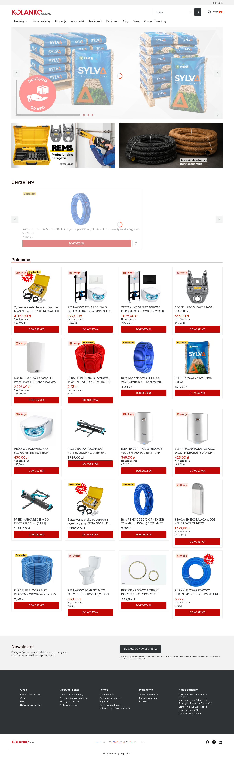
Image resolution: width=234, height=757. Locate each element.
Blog (22, 701)
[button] (197, 12)
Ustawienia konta (148, 698)
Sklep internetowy (115, 754)
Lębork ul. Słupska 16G (190, 713)
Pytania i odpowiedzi (110, 698)
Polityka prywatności (110, 705)
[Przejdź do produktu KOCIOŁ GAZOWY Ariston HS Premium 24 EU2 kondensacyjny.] (36, 358)
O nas (23, 698)
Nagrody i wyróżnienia (31, 705)
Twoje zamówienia (148, 694)
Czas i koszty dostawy (71, 694)
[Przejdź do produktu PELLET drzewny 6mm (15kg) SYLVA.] (197, 358)
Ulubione (143, 701)
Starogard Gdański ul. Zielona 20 (195, 703)
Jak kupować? (107, 694)
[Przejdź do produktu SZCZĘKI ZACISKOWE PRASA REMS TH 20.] (197, 287)
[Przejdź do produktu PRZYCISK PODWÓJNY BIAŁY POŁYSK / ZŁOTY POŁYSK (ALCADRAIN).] (143, 570)
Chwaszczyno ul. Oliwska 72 (193, 700)
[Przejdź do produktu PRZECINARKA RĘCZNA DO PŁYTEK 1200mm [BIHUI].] (36, 499)
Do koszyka (77, 243)
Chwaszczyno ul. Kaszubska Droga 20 (193, 695)
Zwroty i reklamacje (70, 701)
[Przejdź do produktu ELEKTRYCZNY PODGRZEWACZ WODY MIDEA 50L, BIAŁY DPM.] (197, 428)
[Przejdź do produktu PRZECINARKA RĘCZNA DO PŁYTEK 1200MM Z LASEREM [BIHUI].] (90, 428)
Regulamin (105, 701)
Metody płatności (69, 705)
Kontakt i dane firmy (30, 694)
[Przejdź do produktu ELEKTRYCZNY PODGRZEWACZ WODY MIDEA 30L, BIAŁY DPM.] (143, 428)
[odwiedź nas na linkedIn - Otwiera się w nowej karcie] (220, 742)
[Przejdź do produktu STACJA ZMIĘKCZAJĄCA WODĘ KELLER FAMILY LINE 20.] (197, 499)
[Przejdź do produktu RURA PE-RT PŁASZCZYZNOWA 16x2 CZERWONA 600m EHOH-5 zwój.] (90, 358)
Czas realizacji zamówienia (73, 698)
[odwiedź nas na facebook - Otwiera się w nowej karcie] (207, 742)
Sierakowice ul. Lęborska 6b (193, 707)
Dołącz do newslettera (140, 648)
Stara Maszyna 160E (188, 710)
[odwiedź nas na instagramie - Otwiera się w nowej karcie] (214, 742)
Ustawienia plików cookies (113, 708)
